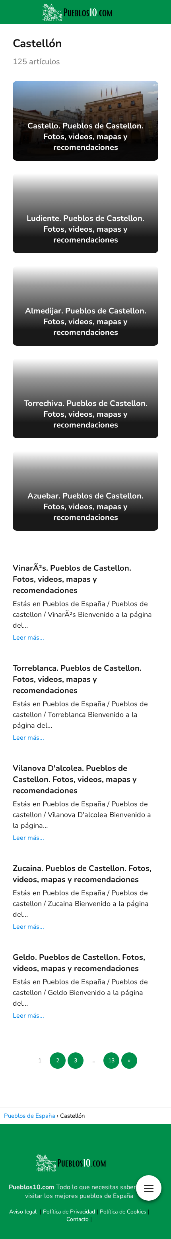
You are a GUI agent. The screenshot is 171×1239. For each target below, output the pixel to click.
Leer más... (28, 637)
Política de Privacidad (69, 1211)
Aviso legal (23, 1211)
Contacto (77, 1219)
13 (111, 1060)
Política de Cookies (123, 1211)
